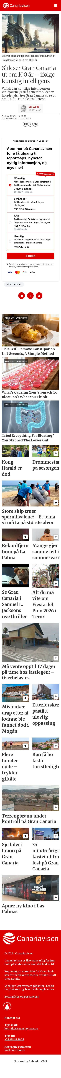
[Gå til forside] (16, 5)
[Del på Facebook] (25, 124)
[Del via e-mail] (35, 124)
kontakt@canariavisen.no (21, 1028)
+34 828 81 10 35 (14, 1039)
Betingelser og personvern (22, 996)
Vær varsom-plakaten (30, 986)
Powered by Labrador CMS (30, 1061)
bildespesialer (14, 284)
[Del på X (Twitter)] (30, 124)
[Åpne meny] (55, 5)
